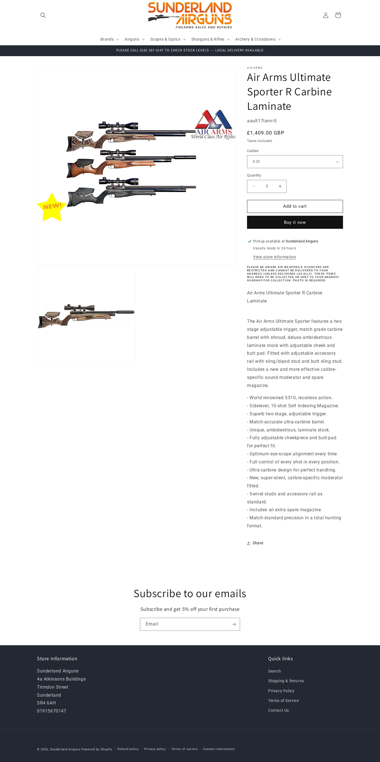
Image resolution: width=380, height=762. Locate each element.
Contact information (219, 749)
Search (274, 671)
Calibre (253, 151)
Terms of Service (283, 700)
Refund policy (128, 749)
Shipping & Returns (286, 681)
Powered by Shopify (97, 749)
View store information (274, 257)
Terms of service (184, 749)
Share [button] (258, 543)
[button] (43, 15)
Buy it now (295, 222)
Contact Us (278, 710)
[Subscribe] (234, 624)
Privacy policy (155, 749)
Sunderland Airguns (65, 749)
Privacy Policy (281, 691)
